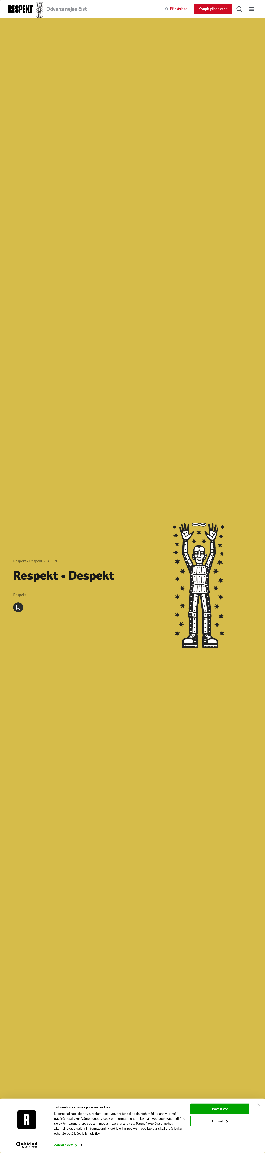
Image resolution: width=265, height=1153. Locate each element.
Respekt (19, 595)
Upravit (217, 1121)
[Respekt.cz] (20, 9)
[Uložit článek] (18, 607)
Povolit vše (220, 1109)
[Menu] (252, 9)
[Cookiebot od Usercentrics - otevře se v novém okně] (27, 1145)
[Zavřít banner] (258, 1105)
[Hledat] (239, 9)
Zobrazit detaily (65, 1145)
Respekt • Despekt (27, 561)
